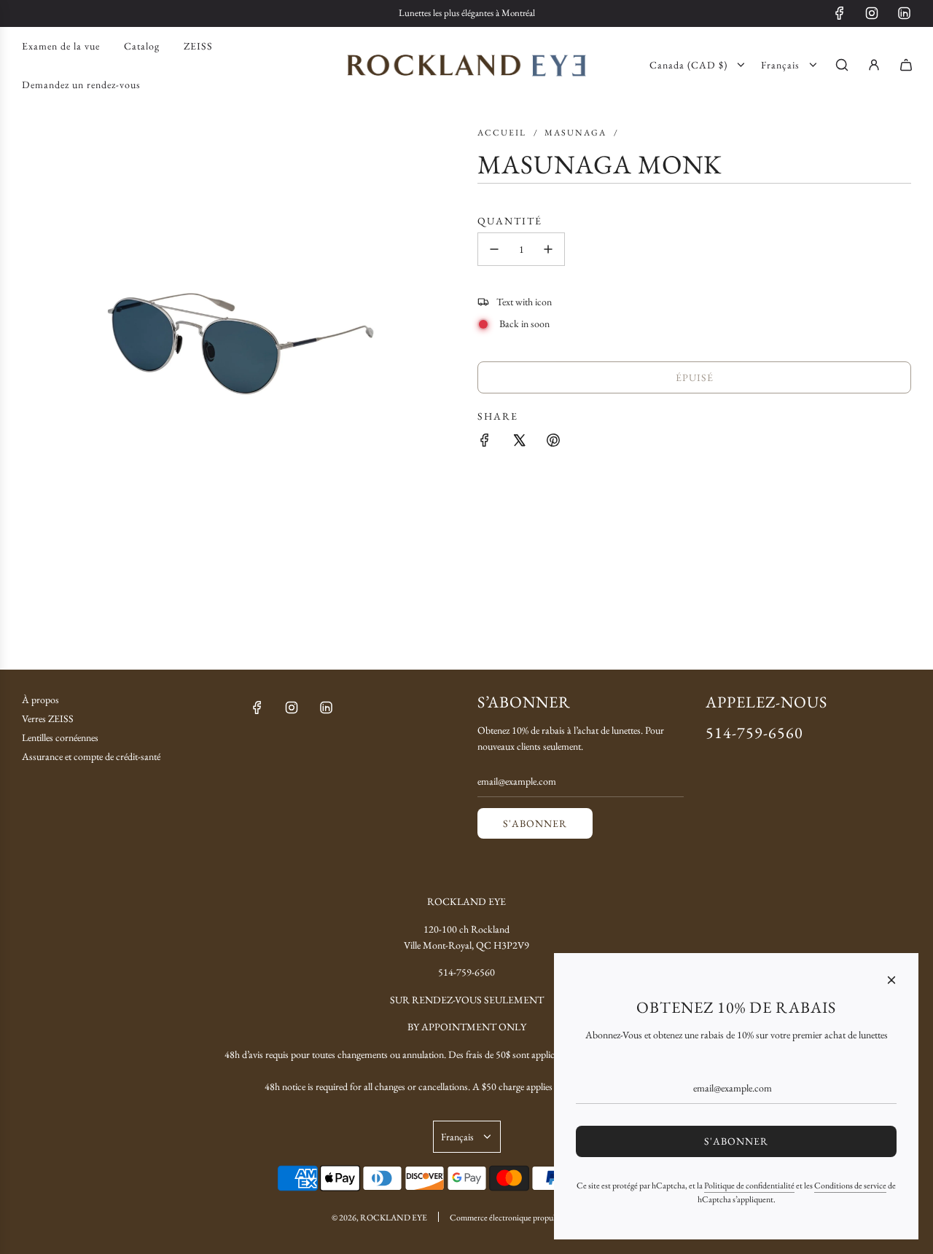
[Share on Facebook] (485, 440)
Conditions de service (850, 1185)
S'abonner (535, 823)
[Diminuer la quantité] (494, 249)
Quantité (509, 220)
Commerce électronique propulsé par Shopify (526, 1217)
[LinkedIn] (904, 13)
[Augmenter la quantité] (548, 249)
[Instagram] (872, 13)
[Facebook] (840, 13)
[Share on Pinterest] (553, 440)
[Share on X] (519, 440)
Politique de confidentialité (749, 1185)
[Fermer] (891, 980)
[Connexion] (874, 65)
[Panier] (906, 65)
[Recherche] (842, 65)
